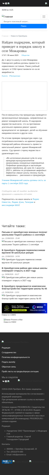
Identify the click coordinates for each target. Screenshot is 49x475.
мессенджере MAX (10, 205)
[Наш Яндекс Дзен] (3, 210)
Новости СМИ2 (9, 315)
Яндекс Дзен (18, 202)
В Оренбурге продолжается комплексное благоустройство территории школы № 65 (24, 287)
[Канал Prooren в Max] (13, 320)
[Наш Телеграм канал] (6, 210)
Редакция (6, 348)
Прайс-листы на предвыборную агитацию (20, 371)
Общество (25, 55)
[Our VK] (3, 3)
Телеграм (29, 202)
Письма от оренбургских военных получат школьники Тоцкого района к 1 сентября (24, 233)
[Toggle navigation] (44, 16)
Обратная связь (9, 367)
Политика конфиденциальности (16, 357)
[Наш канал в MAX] (8, 3)
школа (5, 76)
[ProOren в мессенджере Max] (24, 308)
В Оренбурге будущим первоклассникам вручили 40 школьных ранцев (23, 251)
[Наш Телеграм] (6, 3)
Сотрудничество (9, 353)
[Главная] (7, 16)
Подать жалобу (8, 362)
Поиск (23, 26)
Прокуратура (15, 76)
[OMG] (31, 382)
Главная (5, 36)
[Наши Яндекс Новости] (4, 210)
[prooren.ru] (24, 343)
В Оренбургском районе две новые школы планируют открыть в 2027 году (24, 269)
